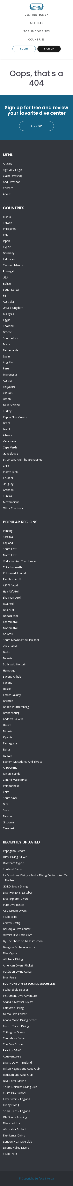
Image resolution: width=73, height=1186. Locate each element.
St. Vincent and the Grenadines (22, 459)
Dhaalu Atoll (10, 616)
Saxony (7, 682)
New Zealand (11, 405)
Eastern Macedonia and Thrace (22, 761)
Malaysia (8, 314)
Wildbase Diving (13, 959)
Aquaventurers (12, 1056)
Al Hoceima (10, 767)
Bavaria (7, 658)
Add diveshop (11, 182)
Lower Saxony (12, 695)
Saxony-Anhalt (12, 676)
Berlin (6, 652)
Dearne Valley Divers (16, 1147)
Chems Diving (11, 923)
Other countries (13, 508)
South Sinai (10, 798)
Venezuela (9, 441)
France (7, 217)
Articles (36, 23)
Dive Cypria (10, 953)
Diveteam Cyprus (14, 863)
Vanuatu (8, 393)
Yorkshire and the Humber (20, 561)
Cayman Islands (13, 265)
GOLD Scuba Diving (15, 886)
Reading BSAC (12, 1050)
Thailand (8, 326)
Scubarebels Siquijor (15, 989)
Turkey (7, 411)
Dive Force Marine (14, 1081)
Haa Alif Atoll (11, 591)
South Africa (10, 338)
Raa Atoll (8, 603)
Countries (36, 39)
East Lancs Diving (14, 1135)
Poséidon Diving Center (18, 971)
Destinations (35, 15)
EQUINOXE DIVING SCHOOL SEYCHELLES (29, 983)
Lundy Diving (11, 1105)
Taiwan (7, 223)
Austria (7, 380)
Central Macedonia (15, 780)
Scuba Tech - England (16, 1111)
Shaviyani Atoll (12, 597)
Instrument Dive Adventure (20, 996)
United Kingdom (13, 308)
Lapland (8, 543)
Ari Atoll (8, 634)
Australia (8, 301)
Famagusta (10, 743)
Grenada (8, 490)
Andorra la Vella (13, 719)
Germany (8, 253)
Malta (6, 344)
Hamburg (9, 670)
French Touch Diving (16, 1026)
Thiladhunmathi (12, 567)
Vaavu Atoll (10, 646)
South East (10, 549)
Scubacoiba (10, 917)
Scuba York (10, 1154)
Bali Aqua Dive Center (16, 929)
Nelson (7, 816)
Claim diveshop (13, 176)
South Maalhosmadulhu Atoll (21, 640)
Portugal (8, 271)
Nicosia (7, 731)
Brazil (6, 423)
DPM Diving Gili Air (14, 857)
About (7, 194)
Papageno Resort (14, 851)
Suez (6, 810)
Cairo (6, 792)
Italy (5, 235)
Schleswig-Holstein (14, 664)
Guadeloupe (10, 453)
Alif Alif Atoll (10, 585)
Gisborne (8, 822)
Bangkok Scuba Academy (19, 947)
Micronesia (10, 374)
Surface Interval (44, 1178)
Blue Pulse (9, 977)
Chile (6, 466)
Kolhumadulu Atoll (14, 573)
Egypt (6, 320)
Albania (7, 435)
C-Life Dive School (14, 1093)
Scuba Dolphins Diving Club (20, 1087)
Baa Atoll (8, 610)
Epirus (7, 749)
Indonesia (9, 259)
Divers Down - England (17, 1062)
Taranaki (8, 828)
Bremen (8, 701)
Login (24, 48)
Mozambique (11, 502)
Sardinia (8, 537)
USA (5, 277)
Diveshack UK (11, 1123)
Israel (6, 429)
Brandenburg (11, 713)
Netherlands (10, 350)
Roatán (7, 755)
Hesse (7, 689)
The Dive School (13, 1044)
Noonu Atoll (10, 628)
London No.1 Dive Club (17, 1141)
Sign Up (49, 48)
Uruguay (8, 484)
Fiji (4, 295)
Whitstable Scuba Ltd (16, 1129)
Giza (5, 804)
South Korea (11, 289)
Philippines (9, 229)
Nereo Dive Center (14, 1014)
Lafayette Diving (13, 1008)
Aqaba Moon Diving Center (20, 1020)
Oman (7, 399)
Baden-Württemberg (16, 707)
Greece (7, 332)
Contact (8, 188)
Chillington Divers (14, 1032)
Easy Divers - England (16, 1099)
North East (10, 555)
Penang (7, 531)
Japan (6, 241)
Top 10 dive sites (36, 31)
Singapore (9, 387)
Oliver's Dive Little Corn (17, 935)
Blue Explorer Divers (15, 898)
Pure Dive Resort (13, 905)
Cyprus (7, 247)
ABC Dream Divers (15, 910)
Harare (7, 725)
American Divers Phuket (18, 965)
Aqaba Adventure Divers (18, 1002)
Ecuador (8, 478)
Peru (6, 368)
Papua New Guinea (15, 417)
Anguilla (8, 362)
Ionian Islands (11, 773)
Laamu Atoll (10, 622)
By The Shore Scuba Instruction (23, 941)
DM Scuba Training (15, 1117)
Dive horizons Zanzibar (17, 892)
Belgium (8, 283)
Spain (6, 356)
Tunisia (7, 496)
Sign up (7, 170)
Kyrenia (7, 737)
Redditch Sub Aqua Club (18, 1075)
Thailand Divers (12, 869)
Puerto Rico (10, 472)
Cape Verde (10, 447)
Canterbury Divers (14, 1038)
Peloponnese (11, 786)
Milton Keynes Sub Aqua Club (21, 1068)
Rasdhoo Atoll (12, 579)
